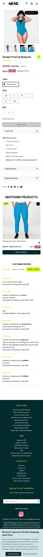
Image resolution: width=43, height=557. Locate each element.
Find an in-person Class (21, 415)
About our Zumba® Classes (21, 410)
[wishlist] (38, 236)
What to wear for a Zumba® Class (22, 453)
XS (6, 96)
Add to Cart (21, 125)
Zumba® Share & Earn (21, 423)
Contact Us (21, 468)
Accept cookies (13, 554)
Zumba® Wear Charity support (21, 456)
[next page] (38, 57)
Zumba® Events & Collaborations (21, 417)
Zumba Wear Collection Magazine (21, 430)
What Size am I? (9, 119)
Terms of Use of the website (21, 478)
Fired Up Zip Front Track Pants (14, 241)
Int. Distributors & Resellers (21, 425)
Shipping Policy (21, 473)
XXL (14, 101)
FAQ (21, 450)
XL (6, 101)
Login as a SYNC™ (21, 443)
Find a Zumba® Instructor (21, 412)
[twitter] (11, 187)
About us (21, 465)
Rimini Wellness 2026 (21, 428)
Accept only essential (26, 554)
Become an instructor (21, 420)
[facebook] (8, 187)
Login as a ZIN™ (22, 440)
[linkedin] (15, 187)
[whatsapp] (18, 187)
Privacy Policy (21, 476)
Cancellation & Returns (21, 445)
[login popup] (36, 3)
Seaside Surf (11, 84)
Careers (21, 470)
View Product (21, 252)
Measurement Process (21, 448)
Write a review (33, 269)
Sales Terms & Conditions (21, 481)
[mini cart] (31, 3)
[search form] (26, 3)
